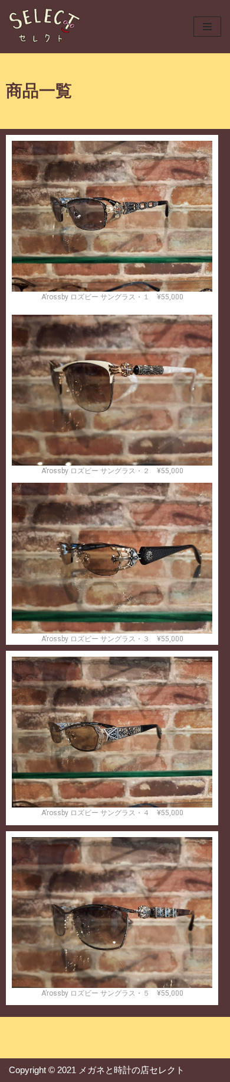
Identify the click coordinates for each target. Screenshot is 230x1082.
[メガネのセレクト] (44, 26)
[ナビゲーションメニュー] (207, 27)
